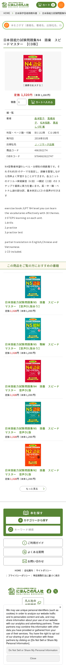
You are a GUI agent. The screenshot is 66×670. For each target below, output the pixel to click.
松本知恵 (45, 122)
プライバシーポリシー (19, 575)
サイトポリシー (43, 570)
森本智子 (39, 118)
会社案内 (28, 570)
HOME (18, 570)
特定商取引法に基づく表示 (46, 575)
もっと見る (32, 488)
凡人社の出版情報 (30, 602)
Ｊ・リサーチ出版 (44, 144)
